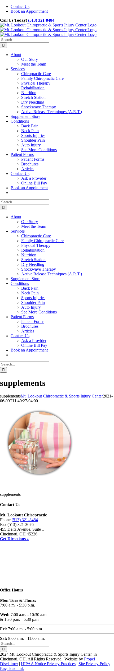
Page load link (12, 668)
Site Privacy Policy (94, 663)
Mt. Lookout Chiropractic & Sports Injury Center (62, 396)
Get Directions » (14, 538)
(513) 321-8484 (41, 20)
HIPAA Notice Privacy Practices (48, 663)
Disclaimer (9, 663)
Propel (89, 659)
